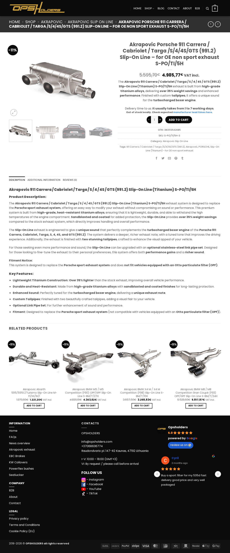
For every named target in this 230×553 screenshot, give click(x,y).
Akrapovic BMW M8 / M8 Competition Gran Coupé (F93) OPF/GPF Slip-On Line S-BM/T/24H (195, 393)
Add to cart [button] (34, 405)
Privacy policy (19, 519)
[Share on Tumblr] (182, 159)
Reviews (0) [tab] (70, 180)
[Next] (105, 78)
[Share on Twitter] (163, 159)
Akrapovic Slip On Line (90, 21)
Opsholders (178, 427)
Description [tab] (17, 180)
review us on (179, 445)
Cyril (175, 458)
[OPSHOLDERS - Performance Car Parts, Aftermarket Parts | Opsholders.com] (45, 8)
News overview (19, 443)
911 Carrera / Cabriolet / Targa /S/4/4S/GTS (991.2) (155, 146)
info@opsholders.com (96, 442)
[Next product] (210, 24)
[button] (207, 8)
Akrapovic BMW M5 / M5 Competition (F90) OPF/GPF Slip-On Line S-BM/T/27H (88, 393)
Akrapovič (191, 146)
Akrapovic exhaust (22, 450)
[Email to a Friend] (169, 159)
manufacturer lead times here (192, 112)
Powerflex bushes (21, 469)
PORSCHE (204, 146)
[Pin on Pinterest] (176, 159)
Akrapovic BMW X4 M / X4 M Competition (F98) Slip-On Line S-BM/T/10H (142, 393)
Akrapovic (52, 21)
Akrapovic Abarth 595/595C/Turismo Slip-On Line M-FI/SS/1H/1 (34, 393)
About (187, 8)
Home (137, 8)
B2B (197, 8)
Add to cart (178, 120)
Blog (161, 8)
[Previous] (15, 78)
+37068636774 (92, 446)
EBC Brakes (17, 456)
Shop (148, 8)
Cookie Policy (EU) (22, 531)
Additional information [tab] (44, 180)
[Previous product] (217, 24)
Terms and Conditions (24, 525)
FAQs (12, 437)
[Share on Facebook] (157, 159)
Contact (174, 8)
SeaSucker (16, 475)
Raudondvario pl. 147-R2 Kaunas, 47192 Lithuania (114, 451)
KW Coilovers (18, 462)
